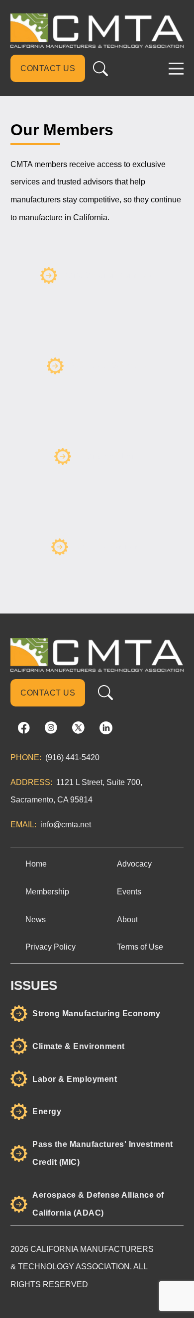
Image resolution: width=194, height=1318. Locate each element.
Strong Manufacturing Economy (96, 1013)
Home (36, 863)
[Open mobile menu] (176, 69)
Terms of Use (140, 946)
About (127, 919)
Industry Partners (108, 546)
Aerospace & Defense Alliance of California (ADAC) (98, 1204)
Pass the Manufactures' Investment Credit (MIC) (102, 1153)
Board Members (108, 456)
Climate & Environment (78, 1046)
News (35, 919)
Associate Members (108, 365)
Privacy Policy (50, 946)
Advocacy (134, 863)
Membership (47, 891)
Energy (46, 1111)
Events (129, 891)
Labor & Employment (74, 1079)
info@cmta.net (65, 824)
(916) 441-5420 (72, 757)
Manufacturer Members (108, 275)
